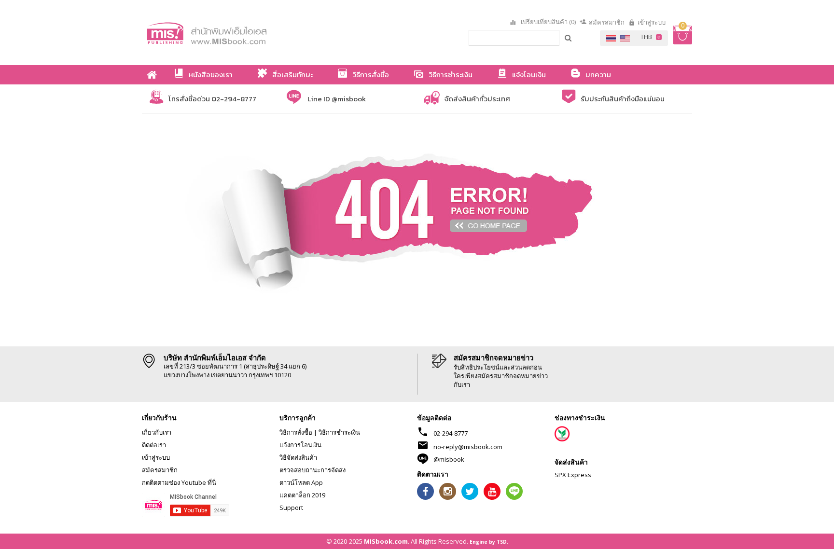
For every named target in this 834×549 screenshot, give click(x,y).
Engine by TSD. (489, 541)
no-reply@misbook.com (467, 446)
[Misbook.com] (233, 32)
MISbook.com (386, 541)
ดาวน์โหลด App (301, 482)
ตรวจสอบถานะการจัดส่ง (312, 470)
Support (291, 507)
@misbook (448, 459)
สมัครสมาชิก (607, 22)
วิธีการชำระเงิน (339, 432)
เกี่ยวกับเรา (156, 432)
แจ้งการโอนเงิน (300, 444)
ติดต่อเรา (154, 444)
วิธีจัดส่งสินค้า (298, 457)
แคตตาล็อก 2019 (302, 495)
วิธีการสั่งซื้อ (295, 432)
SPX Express (573, 474)
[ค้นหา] (568, 37)
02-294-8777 (450, 433)
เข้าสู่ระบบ (652, 22)
